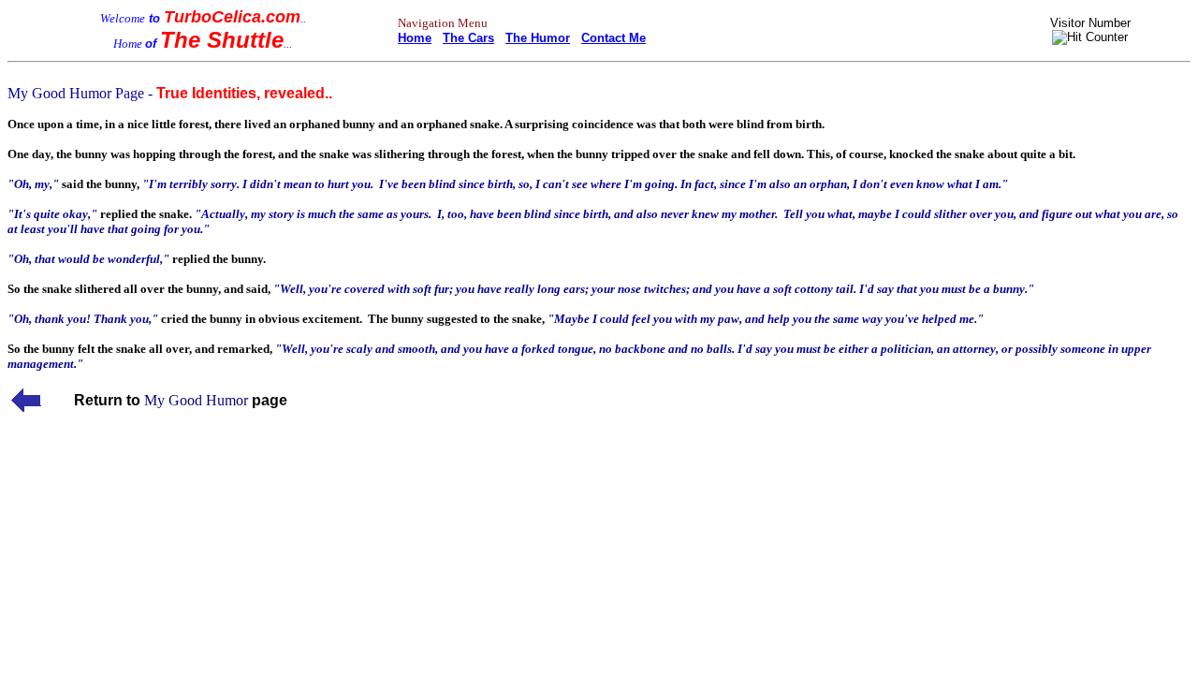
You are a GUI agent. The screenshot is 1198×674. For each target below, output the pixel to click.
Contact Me (613, 38)
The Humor (537, 38)
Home (414, 38)
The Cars (468, 38)
